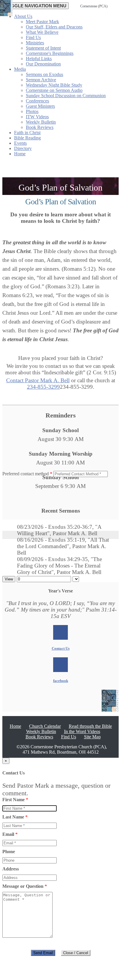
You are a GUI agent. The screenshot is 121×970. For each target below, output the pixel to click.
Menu (35, 5)
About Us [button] (23, 16)
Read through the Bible (90, 726)
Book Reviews (39, 127)
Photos (32, 111)
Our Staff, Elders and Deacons (54, 26)
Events (20, 143)
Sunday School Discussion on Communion (66, 95)
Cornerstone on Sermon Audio (54, 90)
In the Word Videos (82, 731)
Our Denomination (43, 63)
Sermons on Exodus (44, 74)
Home (20, 153)
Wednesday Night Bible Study (54, 84)
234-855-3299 (43, 387)
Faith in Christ (27, 132)
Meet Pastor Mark (42, 21)
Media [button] (20, 69)
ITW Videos (37, 116)
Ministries (35, 42)
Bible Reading (27, 137)
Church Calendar (45, 726)
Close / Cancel (75, 953)
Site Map (92, 736)
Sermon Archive (41, 79)
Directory (23, 148)
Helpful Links (39, 58)
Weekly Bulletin (41, 121)
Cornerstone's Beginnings (49, 53)
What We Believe (42, 32)
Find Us (33, 37)
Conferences (37, 100)
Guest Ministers (40, 106)
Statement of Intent (43, 48)
